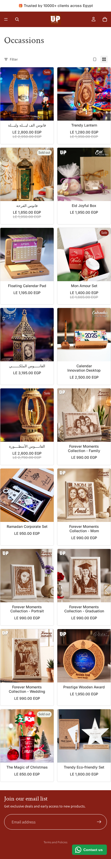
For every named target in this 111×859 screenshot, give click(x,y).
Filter (14, 59)
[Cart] (104, 19)
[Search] (17, 19)
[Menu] (6, 19)
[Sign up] (99, 821)
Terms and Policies (55, 842)
